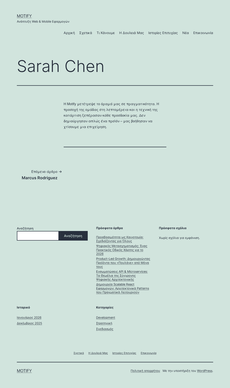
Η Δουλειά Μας (131, 33)
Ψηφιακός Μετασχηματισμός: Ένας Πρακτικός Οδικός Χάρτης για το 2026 (121, 250)
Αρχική (69, 33)
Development (105, 317)
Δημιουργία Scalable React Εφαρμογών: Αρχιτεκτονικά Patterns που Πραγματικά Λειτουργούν (122, 288)
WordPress (204, 371)
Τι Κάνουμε (106, 33)
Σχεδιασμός (104, 329)
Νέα (185, 33)
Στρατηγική (104, 323)
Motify (24, 15)
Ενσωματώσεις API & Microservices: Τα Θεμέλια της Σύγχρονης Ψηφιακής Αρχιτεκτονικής (122, 275)
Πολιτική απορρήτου (145, 371)
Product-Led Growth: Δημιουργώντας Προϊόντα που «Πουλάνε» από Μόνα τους (123, 262)
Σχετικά (85, 33)
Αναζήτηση (25, 228)
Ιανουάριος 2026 (29, 317)
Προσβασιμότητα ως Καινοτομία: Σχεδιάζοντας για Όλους (119, 239)
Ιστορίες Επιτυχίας (163, 33)
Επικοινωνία (203, 33)
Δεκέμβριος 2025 (29, 323)
